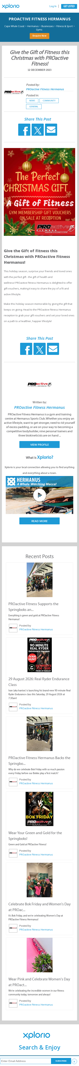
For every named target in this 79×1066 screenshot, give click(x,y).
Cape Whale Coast (14, 26)
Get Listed (69, 6)
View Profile (39, 444)
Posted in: (32, 95)
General (33, 106)
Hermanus (33, 26)
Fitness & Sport (64, 26)
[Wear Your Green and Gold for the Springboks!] (39, 809)
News (32, 100)
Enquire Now (40, 35)
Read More (39, 521)
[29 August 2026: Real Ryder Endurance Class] (39, 655)
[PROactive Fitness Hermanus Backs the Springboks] (39, 733)
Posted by (25, 625)
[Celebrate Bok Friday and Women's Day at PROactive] (39, 880)
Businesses (47, 26)
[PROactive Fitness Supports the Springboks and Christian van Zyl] (39, 580)
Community (49, 100)
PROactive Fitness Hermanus (40, 18)
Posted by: (32, 85)
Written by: (40, 402)
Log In (53, 6)
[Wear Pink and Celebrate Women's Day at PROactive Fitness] (39, 955)
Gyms (39, 29)
